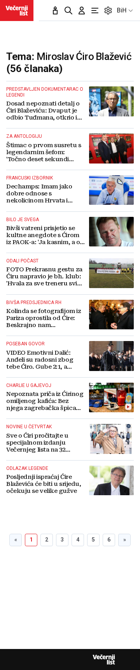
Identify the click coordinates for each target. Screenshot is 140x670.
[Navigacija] (95, 10)
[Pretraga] (68, 10)
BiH (121, 10)
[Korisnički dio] (81, 10)
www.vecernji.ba (16, 10)
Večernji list (104, 659)
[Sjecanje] (55, 10)
